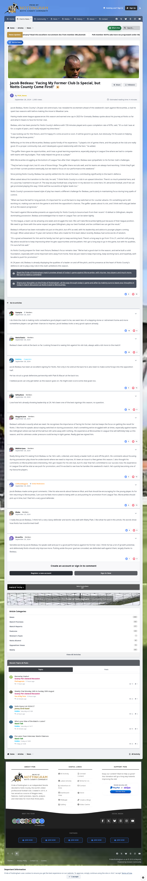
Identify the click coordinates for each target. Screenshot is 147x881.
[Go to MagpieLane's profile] (11, 417)
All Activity (64, 773)
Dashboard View (63, 793)
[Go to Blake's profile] (11, 513)
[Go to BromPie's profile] (11, 538)
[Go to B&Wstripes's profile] (11, 449)
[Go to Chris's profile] (14, 821)
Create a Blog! (85, 800)
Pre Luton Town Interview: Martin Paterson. (32, 736)
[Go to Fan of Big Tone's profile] (11, 692)
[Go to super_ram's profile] (22, 821)
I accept (74, 876)
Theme (10, 861)
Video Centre (84, 804)
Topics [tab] (40, 669)
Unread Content (82, 774)
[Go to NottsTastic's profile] (11, 338)
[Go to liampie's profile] (11, 313)
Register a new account (41, 573)
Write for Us (84, 781)
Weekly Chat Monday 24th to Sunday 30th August (34, 691)
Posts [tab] (106, 669)
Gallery (63, 804)
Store (81, 792)
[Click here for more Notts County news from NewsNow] (16, 587)
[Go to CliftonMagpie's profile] (11, 485)
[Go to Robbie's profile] (11, 360)
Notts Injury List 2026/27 (25, 706)
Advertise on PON (64, 786)
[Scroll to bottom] (143, 877)
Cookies (44, 861)
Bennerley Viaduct (22, 676)
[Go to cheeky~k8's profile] (18, 821)
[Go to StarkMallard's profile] (38, 821)
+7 (42, 821)
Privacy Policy (22, 861)
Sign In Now (106, 573)
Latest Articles (65, 781)
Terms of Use (127, 873)
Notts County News (82, 586)
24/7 (82, 588)
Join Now (29, 840)
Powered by (129, 862)
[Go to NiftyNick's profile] (11, 396)
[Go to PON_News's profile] (12, 95)
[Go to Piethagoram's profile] (11, 677)
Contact (82, 785)
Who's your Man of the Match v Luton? (30, 721)
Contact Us (34, 861)
